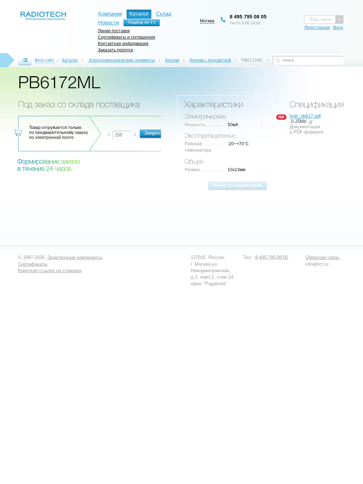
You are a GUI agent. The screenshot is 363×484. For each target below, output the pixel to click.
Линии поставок (114, 30)
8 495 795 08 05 (248, 16)
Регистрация (317, 27)
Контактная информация (123, 43)
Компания (110, 14)
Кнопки (172, 60)
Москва (207, 20)
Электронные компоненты (74, 257)
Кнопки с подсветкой (210, 60)
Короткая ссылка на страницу (50, 270)
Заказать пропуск (115, 49)
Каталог (70, 60)
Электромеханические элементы (121, 60)
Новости (108, 22)
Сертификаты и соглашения (126, 37)
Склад (164, 14)
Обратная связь (323, 257)
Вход (338, 27)
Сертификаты (32, 264)
